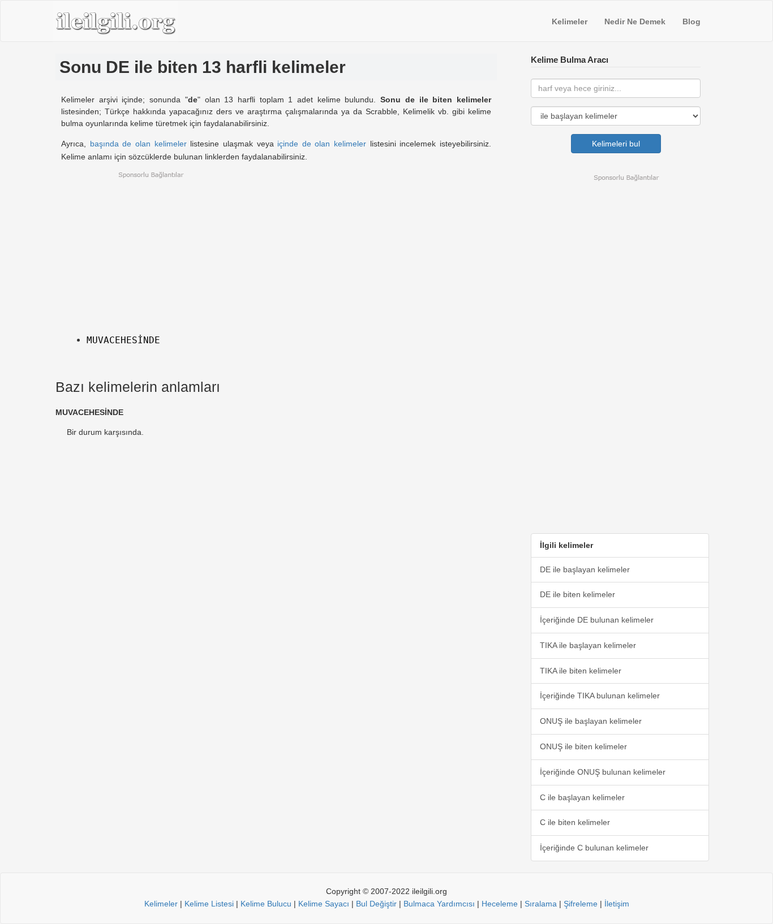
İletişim (616, 903)
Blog (691, 21)
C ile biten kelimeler (575, 822)
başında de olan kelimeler (138, 143)
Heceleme (500, 903)
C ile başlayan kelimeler (582, 797)
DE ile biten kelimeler (577, 594)
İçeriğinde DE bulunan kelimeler (597, 619)
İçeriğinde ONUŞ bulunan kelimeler (602, 771)
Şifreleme (581, 903)
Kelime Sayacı (323, 903)
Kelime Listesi (209, 903)
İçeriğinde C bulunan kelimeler (594, 847)
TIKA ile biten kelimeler (580, 670)
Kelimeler (569, 21)
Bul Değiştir (376, 903)
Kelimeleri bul (616, 143)
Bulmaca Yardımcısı (439, 903)
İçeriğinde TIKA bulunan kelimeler (600, 695)
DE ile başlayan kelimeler (585, 569)
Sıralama (541, 903)
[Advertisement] (276, 250)
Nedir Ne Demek (634, 21)
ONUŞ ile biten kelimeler (583, 746)
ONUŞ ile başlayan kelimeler (591, 721)
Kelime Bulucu (266, 903)
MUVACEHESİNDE (123, 340)
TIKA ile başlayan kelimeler (588, 645)
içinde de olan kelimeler (321, 143)
